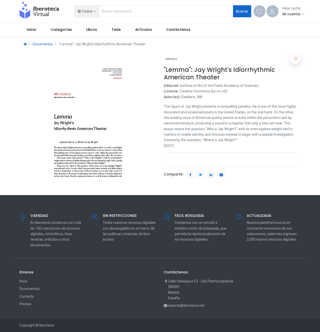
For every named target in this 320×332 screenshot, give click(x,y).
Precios (25, 304)
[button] (86, 11)
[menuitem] (32, 29)
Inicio (24, 281)
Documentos (43, 44)
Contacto (27, 296)
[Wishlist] (260, 11)
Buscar (242, 11)
